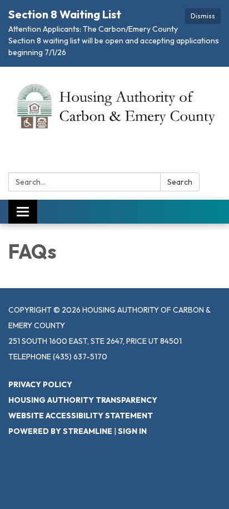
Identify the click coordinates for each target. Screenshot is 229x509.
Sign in (132, 431)
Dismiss (203, 16)
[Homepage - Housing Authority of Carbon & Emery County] (114, 106)
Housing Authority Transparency (82, 400)
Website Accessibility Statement (80, 416)
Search (179, 182)
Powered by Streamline (60, 431)
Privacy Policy (40, 384)
